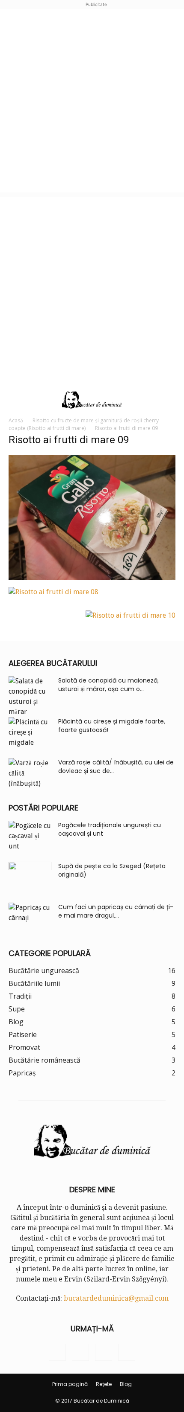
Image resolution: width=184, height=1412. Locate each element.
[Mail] (103, 1352)
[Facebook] (57, 1352)
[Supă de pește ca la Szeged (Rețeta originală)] (30, 877)
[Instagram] (80, 1352)
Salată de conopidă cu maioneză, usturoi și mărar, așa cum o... (108, 684)
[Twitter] (126, 1352)
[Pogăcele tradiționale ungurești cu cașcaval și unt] (30, 836)
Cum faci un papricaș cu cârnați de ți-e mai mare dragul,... (115, 911)
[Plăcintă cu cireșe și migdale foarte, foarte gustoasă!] (30, 732)
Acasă (16, 420)
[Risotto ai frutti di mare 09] (92, 577)
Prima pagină (70, 1384)
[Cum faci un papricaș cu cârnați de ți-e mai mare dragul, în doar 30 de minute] (30, 918)
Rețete (104, 1384)
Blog (126, 1384)
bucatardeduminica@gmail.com (116, 1298)
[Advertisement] (92, 100)
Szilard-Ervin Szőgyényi (125, 1279)
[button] (13, 400)
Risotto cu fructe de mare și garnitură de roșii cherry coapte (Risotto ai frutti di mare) (84, 424)
